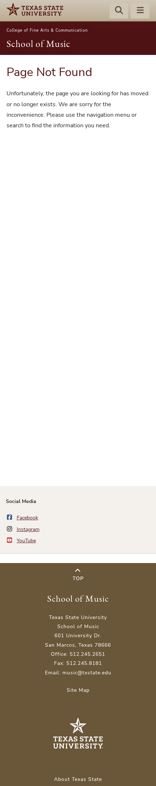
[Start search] (119, 11)
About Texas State (78, 779)
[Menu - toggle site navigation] (140, 11)
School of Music (38, 43)
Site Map (78, 690)
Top (78, 578)
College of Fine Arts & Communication (47, 30)
